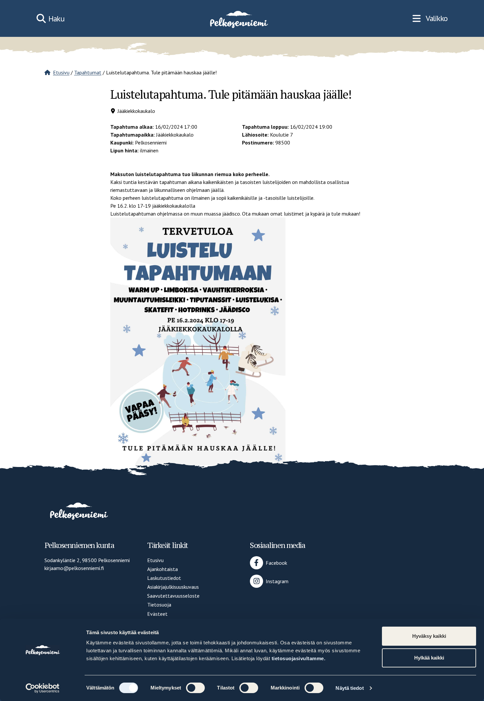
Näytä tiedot (349, 688)
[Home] (238, 18)
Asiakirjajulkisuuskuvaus (173, 587)
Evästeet (157, 613)
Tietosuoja (159, 604)
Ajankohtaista (162, 569)
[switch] (195, 688)
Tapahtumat (87, 72)
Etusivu (61, 72)
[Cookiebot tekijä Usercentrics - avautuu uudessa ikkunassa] (42, 688)
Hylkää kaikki (429, 658)
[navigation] (430, 18)
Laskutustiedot (164, 578)
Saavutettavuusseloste (173, 595)
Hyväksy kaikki (429, 636)
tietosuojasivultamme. (299, 658)
